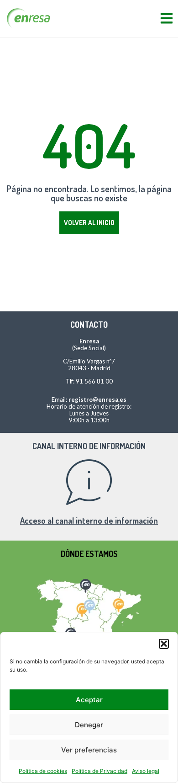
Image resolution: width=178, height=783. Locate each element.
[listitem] (85, 584)
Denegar (89, 724)
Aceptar (89, 699)
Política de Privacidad (99, 770)
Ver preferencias (89, 750)
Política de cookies (43, 770)
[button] (163, 643)
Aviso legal (145, 770)
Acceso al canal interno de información (89, 520)
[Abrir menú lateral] (166, 18)
